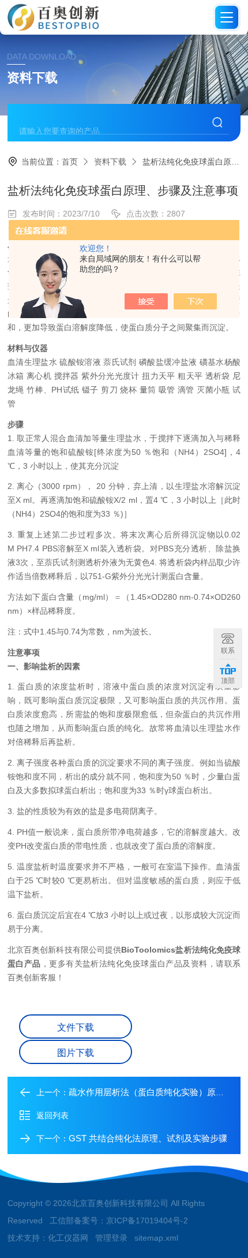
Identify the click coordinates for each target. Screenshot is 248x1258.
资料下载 (110, 161)
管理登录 (111, 1237)
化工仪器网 (68, 1237)
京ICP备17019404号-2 (147, 1220)
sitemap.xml (156, 1237)
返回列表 (52, 1115)
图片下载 (75, 1053)
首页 (70, 161)
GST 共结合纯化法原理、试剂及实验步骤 (148, 1138)
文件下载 (75, 1027)
